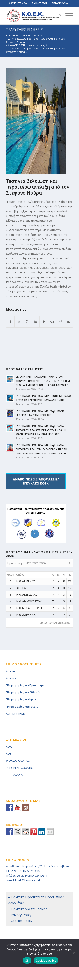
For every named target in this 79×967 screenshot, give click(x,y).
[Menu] (67, 15)
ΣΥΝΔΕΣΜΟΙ (39, 3)
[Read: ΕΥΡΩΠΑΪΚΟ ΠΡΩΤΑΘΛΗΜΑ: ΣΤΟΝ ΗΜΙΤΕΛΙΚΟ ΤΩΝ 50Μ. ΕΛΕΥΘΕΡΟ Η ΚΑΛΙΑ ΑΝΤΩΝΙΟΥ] (10, 398)
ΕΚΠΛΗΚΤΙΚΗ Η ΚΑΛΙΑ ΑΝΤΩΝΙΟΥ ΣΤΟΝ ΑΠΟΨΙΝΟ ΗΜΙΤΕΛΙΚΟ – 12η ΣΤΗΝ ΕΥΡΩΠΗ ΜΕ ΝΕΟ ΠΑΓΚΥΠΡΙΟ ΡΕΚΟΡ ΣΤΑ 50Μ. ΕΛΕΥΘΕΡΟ (43, 381)
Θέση (10, 574)
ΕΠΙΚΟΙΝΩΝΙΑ (60, 3)
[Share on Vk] (52, 321)
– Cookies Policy (20, 920)
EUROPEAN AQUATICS (20, 768)
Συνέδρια (12, 678)
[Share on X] (19, 321)
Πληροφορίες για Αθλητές (23, 692)
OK (27, 960)
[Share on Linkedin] (41, 831)
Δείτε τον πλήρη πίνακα (55, 622)
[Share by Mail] (69, 321)
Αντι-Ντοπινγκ (15, 714)
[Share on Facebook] (10, 321)
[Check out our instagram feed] (25, 807)
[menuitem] (57, 15)
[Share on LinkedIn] (35, 321)
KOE (8, 753)
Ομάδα (20, 574)
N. (58, 574)
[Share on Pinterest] (27, 321)
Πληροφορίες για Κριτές (22, 699)
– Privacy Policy (19, 914)
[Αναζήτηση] (57, 15)
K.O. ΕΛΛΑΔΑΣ (15, 775)
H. (64, 574)
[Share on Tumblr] (44, 321)
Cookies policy (46, 960)
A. (53, 574)
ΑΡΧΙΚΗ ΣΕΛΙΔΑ (18, 3)
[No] (73, 953)
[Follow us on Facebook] (9, 807)
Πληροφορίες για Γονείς (22, 707)
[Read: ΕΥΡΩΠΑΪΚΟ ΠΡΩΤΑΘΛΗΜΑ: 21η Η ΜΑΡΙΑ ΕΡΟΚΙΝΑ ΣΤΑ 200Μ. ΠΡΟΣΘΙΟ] (10, 413)
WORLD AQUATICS (18, 760)
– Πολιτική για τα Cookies (27, 909)
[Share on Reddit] (60, 321)
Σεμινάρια (12, 671)
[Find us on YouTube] (17, 807)
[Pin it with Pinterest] (33, 831)
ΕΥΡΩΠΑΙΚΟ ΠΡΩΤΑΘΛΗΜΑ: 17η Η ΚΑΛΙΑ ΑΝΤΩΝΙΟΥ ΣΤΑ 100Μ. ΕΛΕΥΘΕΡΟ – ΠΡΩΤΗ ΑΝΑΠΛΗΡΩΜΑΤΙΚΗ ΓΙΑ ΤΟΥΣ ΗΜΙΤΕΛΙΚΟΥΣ (42, 449)
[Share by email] (50, 831)
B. (70, 574)
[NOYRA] (36, 121)
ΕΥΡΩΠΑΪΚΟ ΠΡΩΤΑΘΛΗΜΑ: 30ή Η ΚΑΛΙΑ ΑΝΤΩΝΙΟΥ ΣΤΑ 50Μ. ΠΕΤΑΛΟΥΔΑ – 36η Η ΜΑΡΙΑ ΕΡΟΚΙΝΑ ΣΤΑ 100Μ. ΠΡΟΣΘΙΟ (41, 430)
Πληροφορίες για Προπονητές (26, 685)
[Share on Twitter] (17, 831)
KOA (9, 746)
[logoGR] (33, 15)
